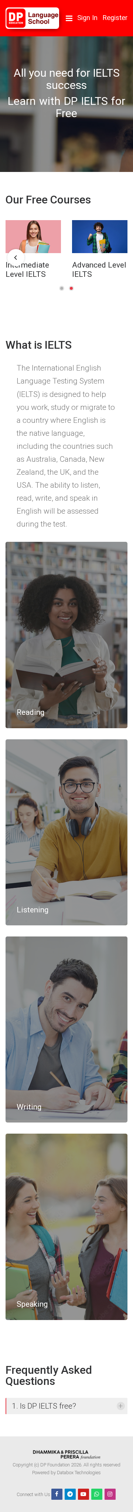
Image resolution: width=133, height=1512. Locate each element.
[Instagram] (110, 1494)
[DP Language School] (32, 18)
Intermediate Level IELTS (27, 270)
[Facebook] (56, 1494)
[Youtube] (83, 1494)
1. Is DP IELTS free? (44, 1406)
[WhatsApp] (96, 1494)
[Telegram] (70, 1494)
